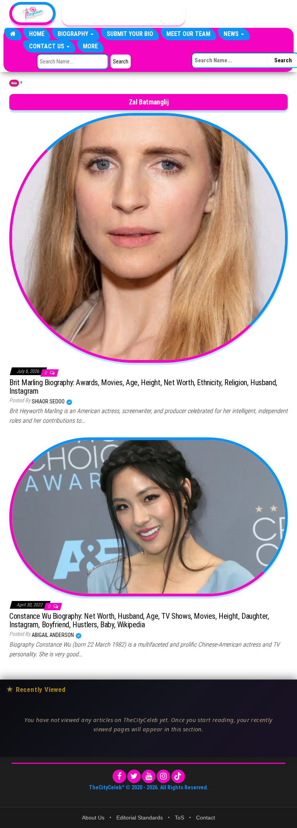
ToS (179, 817)
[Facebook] (119, 776)
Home (36, 34)
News (232, 34)
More (90, 46)
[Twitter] (134, 776)
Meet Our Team (188, 34)
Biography (74, 34)
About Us (93, 817)
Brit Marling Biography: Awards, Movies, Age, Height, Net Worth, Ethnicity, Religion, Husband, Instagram (143, 387)
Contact (205, 817)
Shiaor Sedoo (49, 401)
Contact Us (47, 46)
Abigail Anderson (53, 635)
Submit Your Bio (130, 34)
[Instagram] (163, 776)
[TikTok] (178, 776)
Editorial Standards (139, 817)
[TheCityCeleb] (13, 34)
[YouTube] (148, 776)
